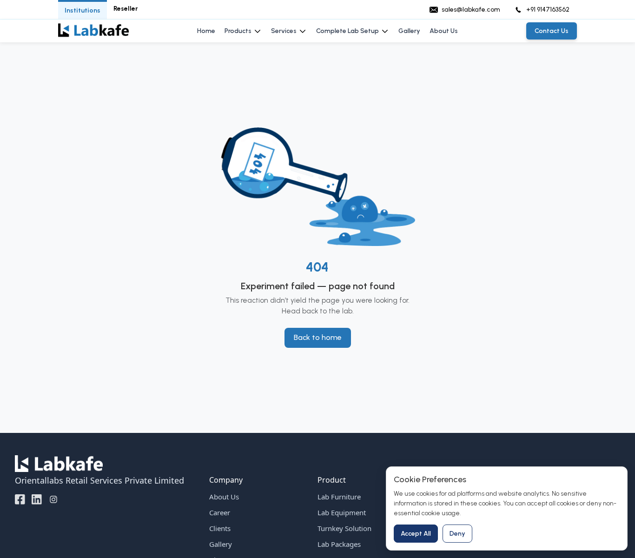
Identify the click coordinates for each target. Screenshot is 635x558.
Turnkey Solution (344, 528)
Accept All (416, 534)
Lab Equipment (342, 512)
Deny (457, 534)
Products (238, 31)
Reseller (125, 9)
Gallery (409, 31)
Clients (220, 528)
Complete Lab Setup (347, 31)
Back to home (318, 337)
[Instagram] (53, 499)
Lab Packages (339, 544)
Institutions (82, 10)
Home (206, 31)
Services (284, 31)
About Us (444, 31)
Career (219, 512)
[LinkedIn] (37, 499)
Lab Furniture (339, 496)
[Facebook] (20, 499)
